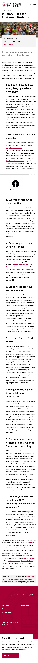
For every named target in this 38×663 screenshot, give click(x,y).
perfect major (11, 107)
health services (29, 558)
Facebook (13, 190)
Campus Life (17, 41)
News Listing (7, 11)
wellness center (14, 561)
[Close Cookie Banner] (35, 636)
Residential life (27, 561)
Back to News (8, 44)
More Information (10, 656)
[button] (34, 4)
